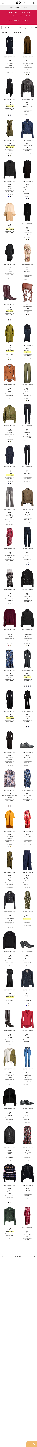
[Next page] (32, 1256)
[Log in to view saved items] (30, 3)
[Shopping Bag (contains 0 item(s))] (34, 3)
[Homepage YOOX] (18, 2)
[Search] (25, 3)
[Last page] (34, 1256)
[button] (18, 1250)
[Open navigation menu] (3, 3)
